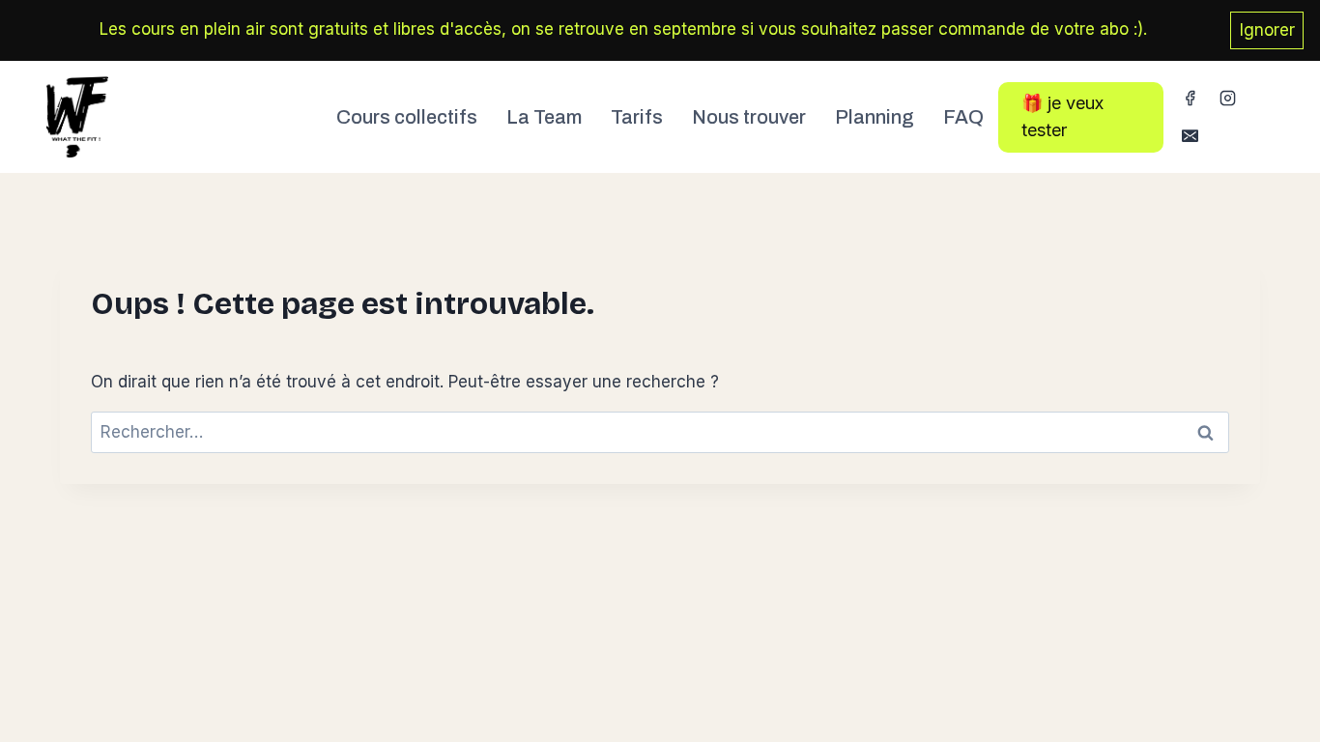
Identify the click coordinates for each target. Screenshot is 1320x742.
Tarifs (637, 117)
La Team (544, 117)
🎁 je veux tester (1062, 117)
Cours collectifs (406, 117)
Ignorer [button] (1267, 30)
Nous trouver (749, 117)
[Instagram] (1227, 98)
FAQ (963, 117)
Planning (874, 117)
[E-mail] (1189, 136)
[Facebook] (1189, 98)
